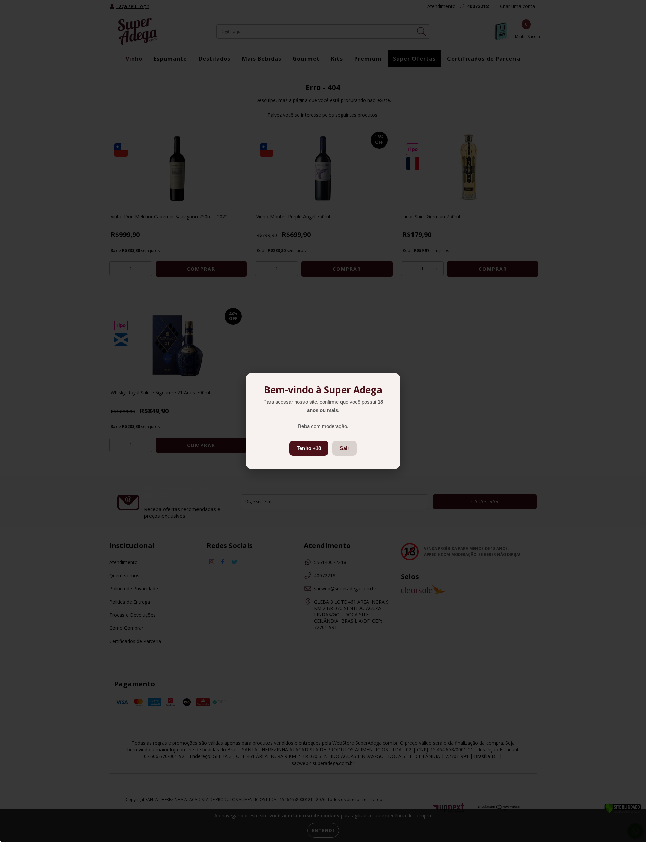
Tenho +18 (309, 448)
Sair (344, 448)
